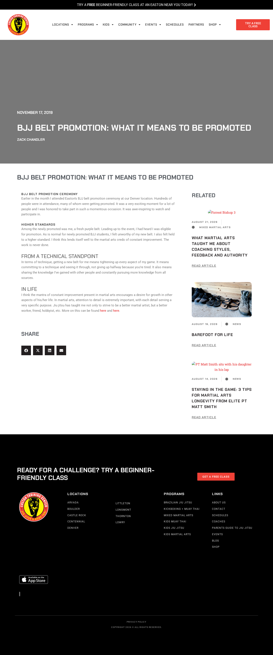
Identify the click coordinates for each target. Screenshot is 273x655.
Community (127, 24)
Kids (106, 24)
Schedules (175, 24)
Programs (86, 24)
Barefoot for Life (212, 334)
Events (151, 24)
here (103, 311)
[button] (26, 350)
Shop (213, 24)
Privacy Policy (136, 622)
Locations (60, 24)
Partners (196, 24)
